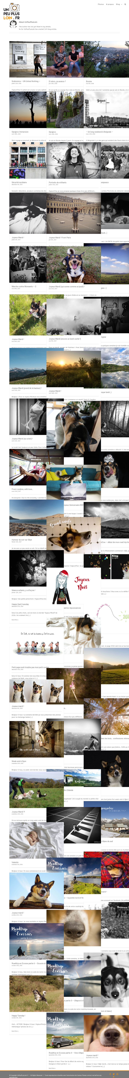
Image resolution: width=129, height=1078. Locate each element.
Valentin (15, 862)
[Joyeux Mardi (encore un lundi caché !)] (73, 317)
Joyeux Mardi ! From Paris (60, 237)
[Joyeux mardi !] (36, 690)
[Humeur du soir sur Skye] (36, 518)
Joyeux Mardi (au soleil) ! (22, 439)
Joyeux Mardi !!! (18, 812)
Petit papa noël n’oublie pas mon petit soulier (30, 667)
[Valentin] (36, 840)
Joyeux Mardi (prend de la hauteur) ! (27, 388)
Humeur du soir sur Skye (22, 540)
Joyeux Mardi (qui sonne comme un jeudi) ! (67, 286)
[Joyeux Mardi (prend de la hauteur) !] (36, 366)
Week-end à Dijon (19, 761)
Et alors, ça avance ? (57, 81)
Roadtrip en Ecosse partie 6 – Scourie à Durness (32, 963)
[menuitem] (102, 4)
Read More (14, 619)
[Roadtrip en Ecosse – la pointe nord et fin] (73, 876)
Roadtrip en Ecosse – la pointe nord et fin (66, 898)
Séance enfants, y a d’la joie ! (23, 590)
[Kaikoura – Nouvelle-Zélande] (73, 777)
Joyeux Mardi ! (18, 237)
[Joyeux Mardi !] (36, 213)
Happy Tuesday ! (18, 1016)
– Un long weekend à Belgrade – (99, 132)
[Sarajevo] (73, 110)
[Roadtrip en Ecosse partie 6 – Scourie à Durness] (36, 941)
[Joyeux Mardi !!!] (36, 790)
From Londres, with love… (22, 489)
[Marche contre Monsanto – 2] (36, 264)
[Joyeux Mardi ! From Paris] (73, 213)
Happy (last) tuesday (20, 604)
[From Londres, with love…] (36, 467)
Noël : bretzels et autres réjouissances (65, 608)
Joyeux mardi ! (18, 706)
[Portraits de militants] (73, 160)
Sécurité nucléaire (19, 182)
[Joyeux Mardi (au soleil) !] (36, 417)
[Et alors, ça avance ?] (73, 59)
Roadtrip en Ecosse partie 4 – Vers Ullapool (67, 1053)
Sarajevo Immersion (20, 132)
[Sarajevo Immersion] (36, 110)
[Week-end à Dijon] (36, 739)
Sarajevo (52, 132)
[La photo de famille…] (73, 686)
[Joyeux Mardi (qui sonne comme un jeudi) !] (73, 264)
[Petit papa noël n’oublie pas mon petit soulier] (36, 645)
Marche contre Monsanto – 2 (24, 286)
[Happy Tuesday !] (36, 993)
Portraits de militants (57, 182)
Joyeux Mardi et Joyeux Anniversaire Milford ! (68, 505)
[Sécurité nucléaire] (36, 160)
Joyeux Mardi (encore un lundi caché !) (65, 339)
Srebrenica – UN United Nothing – (26, 81)
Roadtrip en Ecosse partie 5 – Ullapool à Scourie (69, 1000)
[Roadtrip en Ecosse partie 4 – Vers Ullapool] (73, 1031)
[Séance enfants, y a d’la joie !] (36, 568)
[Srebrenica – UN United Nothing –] (36, 59)
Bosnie (89, 81)
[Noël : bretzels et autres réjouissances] (73, 586)
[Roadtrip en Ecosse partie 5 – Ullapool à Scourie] (73, 978)
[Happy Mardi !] (73, 636)
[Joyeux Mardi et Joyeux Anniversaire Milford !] (73, 483)
